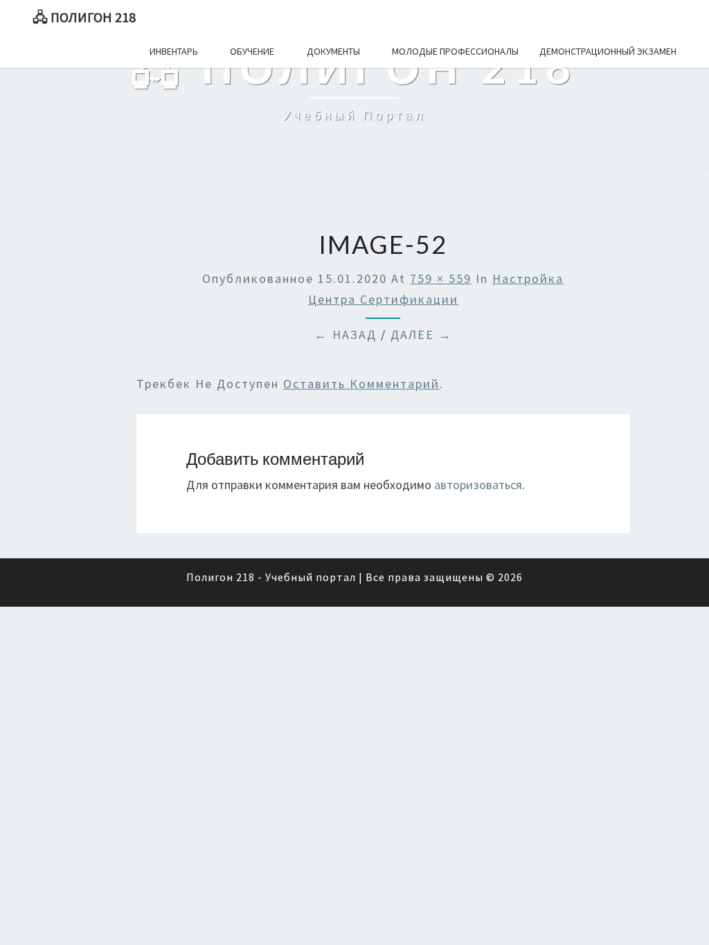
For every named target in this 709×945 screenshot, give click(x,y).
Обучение (252, 51)
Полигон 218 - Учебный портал (271, 577)
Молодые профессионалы (455, 51)
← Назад (345, 334)
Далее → (421, 334)
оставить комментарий (361, 384)
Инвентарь (174, 51)
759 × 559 (441, 278)
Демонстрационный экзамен (607, 51)
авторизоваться (478, 485)
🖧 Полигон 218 (84, 17)
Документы (333, 51)
